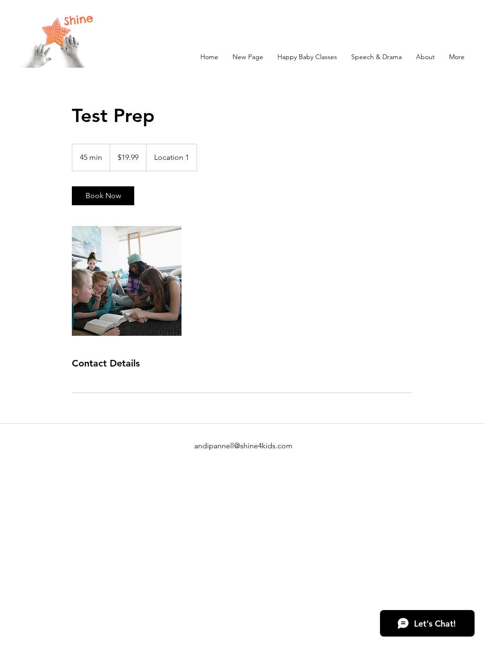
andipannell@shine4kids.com (243, 445)
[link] (103, 195)
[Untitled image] (127, 281)
